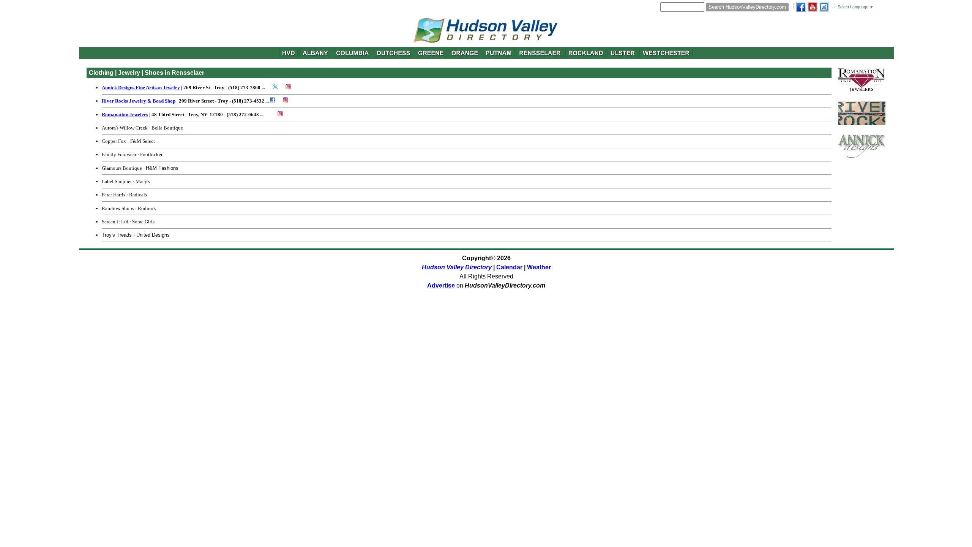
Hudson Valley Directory (457, 267)
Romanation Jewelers (125, 114)
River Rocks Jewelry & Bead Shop (138, 101)
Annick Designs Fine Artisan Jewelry (141, 87)
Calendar (509, 267)
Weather (539, 267)
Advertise (441, 285)
